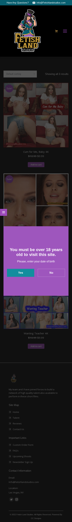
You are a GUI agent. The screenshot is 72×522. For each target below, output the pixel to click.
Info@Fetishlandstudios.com (51, 2)
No (51, 272)
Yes (20, 272)
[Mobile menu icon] (65, 31)
